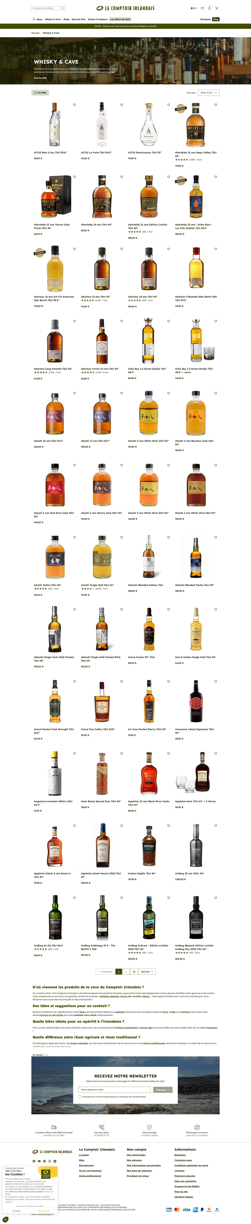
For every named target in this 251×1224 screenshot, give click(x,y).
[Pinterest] (44, 1161)
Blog (215, 19)
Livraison (179, 1170)
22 (134, 971)
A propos (84, 1155)
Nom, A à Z (206, 92)
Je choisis (16, 1211)
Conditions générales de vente (191, 1165)
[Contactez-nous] (202, 8)
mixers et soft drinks (51, 1015)
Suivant (145, 971)
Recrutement (86, 1165)
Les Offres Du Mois (120, 19)
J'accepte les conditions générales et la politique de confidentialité (114, 1097)
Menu (39, 19)
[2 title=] (179, 160)
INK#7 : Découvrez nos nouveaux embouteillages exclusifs (125, 26)
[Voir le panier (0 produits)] (217, 8)
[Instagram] (49, 1161)
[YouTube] (39, 1161)
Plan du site (181, 1191)
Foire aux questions (185, 1181)
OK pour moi (43, 1211)
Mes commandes (136, 1155)
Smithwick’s (131, 1027)
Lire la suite (40, 77)
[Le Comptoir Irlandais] (125, 8)
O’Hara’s (120, 1027)
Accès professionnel (90, 1176)
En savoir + (39, 1055)
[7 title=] (43, 372)
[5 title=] (187, 160)
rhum (165, 1012)
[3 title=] (181, 160)
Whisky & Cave (53, 19)
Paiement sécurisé (185, 1176)
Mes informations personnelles (144, 1165)
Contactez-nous (183, 1160)
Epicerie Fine (78, 19)
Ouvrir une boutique (90, 1170)
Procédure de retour (138, 1176)
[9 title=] (45, 372)
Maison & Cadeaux (98, 19)
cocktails (120, 1012)
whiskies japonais (109, 996)
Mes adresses (134, 1160)
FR (195, 8)
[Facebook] (34, 1161)
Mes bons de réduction (139, 1170)
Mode (66, 19)
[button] (5, 1219)
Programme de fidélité (187, 1186)
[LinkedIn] (55, 1161)
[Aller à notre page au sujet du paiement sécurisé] (193, 1210)
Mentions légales (184, 1197)
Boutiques (205, 19)
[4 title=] (184, 160)
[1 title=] (176, 160)
